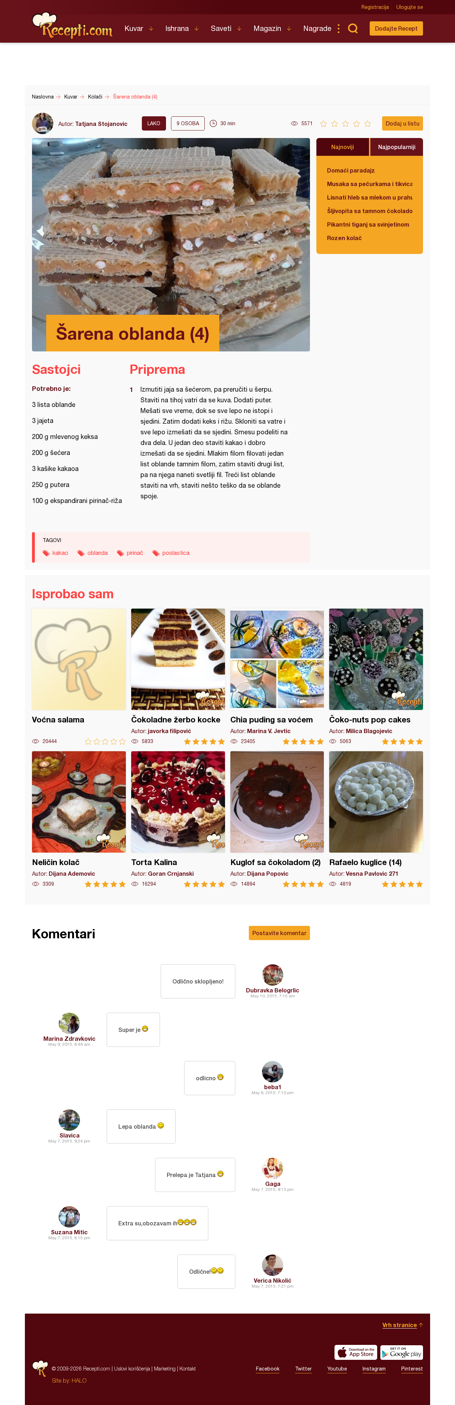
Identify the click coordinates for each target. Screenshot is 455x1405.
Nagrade (317, 28)
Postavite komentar (279, 932)
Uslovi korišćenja (132, 1369)
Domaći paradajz (351, 170)
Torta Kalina (178, 819)
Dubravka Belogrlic (272, 990)
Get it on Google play (401, 1352)
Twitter (303, 1369)
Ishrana (177, 28)
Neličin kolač (79, 819)
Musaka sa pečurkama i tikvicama (369, 183)
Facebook (267, 1369)
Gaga (272, 1183)
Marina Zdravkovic (69, 1038)
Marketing (165, 1369)
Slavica (69, 1135)
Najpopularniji (397, 146)
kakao (60, 553)
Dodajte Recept (396, 28)
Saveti (221, 28)
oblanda (97, 553)
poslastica (175, 553)
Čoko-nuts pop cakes (376, 677)
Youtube (337, 1369)
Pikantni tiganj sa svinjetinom (368, 224)
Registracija (375, 7)
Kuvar (133, 28)
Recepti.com (73, 25)
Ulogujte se (409, 7)
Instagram (374, 1369)
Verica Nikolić (272, 1280)
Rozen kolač (344, 237)
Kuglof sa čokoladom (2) (277, 819)
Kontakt (188, 1369)
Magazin (267, 28)
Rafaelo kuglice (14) (376, 819)
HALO (79, 1380)
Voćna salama (79, 677)
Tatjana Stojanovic (101, 123)
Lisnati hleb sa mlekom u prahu (369, 197)
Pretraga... (353, 28)
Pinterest (412, 1369)
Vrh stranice (399, 1324)
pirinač (135, 553)
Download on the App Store (355, 1352)
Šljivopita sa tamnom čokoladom (369, 210)
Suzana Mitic (69, 1232)
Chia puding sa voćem (277, 677)
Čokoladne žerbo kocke (178, 677)
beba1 (273, 1086)
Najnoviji (342, 146)
